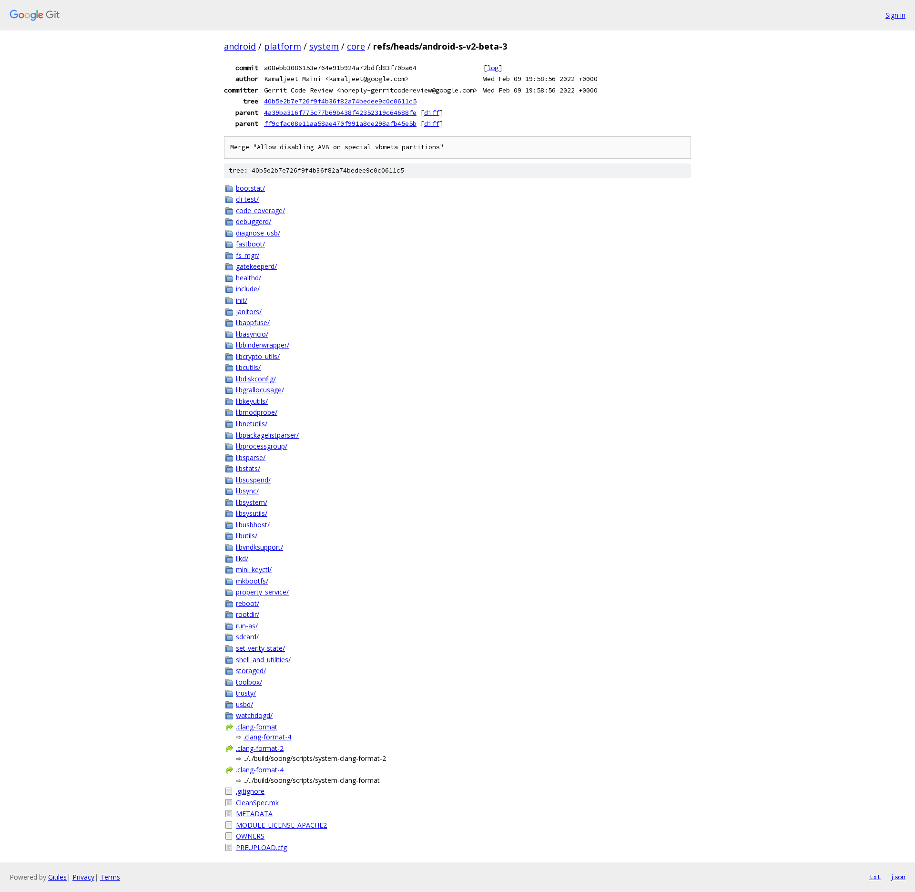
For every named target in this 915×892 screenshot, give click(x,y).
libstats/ (248, 468)
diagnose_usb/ (258, 232)
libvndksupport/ (259, 547)
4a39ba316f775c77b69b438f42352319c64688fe (340, 112)
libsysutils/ (251, 513)
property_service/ (262, 591)
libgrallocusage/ (260, 389)
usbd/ (244, 704)
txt (875, 876)
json (897, 876)
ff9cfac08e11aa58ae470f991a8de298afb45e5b (340, 123)
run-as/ (247, 625)
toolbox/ (249, 682)
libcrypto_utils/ (258, 356)
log (492, 67)
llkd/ (242, 558)
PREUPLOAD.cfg (261, 847)
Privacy (83, 877)
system (324, 46)
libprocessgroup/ (261, 446)
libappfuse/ (253, 322)
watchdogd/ (254, 715)
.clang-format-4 (267, 736)
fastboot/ (250, 243)
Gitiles (57, 877)
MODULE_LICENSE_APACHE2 (281, 825)
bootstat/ (250, 188)
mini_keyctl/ (254, 569)
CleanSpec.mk (257, 802)
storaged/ (251, 670)
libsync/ (247, 490)
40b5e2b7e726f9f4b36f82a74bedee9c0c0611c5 (340, 101)
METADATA (254, 813)
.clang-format (256, 726)
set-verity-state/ (260, 648)
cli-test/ (247, 199)
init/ (241, 300)
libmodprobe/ (256, 412)
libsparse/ (250, 457)
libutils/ (246, 535)
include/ (248, 288)
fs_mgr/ (247, 255)
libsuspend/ (253, 479)
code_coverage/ (260, 210)
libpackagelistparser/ (267, 435)
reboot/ (247, 603)
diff (431, 112)
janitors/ (249, 311)
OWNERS (250, 836)
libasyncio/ (252, 333)
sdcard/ (247, 636)
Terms (110, 877)
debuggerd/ (253, 221)
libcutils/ (248, 367)
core (356, 46)
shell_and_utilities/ (263, 659)
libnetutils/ (251, 423)
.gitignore (250, 791)
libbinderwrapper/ (262, 344)
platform (282, 46)
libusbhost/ (253, 524)
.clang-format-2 (260, 748)
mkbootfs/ (252, 580)
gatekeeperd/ (256, 266)
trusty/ (246, 692)
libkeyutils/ (252, 401)
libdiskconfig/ (256, 378)
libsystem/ (251, 502)
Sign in (895, 15)
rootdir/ (247, 614)
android (240, 46)
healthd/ (248, 277)
